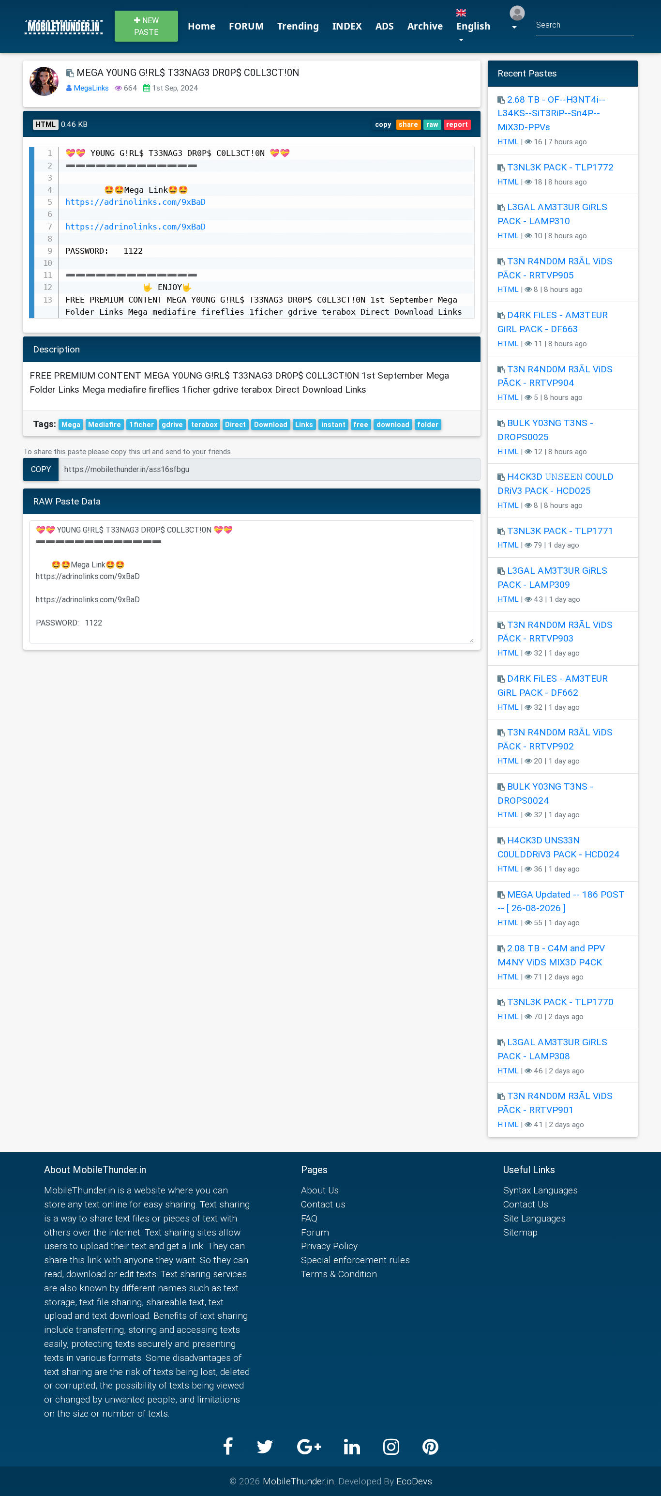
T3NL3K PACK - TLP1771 (560, 530)
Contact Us (525, 1204)
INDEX (347, 25)
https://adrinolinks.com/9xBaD (135, 202)
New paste (146, 26)
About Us (320, 1190)
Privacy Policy (329, 1246)
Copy (41, 469)
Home (201, 25)
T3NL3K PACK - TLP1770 (560, 1002)
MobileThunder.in (298, 1481)
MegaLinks (92, 87)
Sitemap (520, 1232)
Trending (298, 25)
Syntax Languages (540, 1190)
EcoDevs (414, 1481)
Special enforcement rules (355, 1260)
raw (432, 124)
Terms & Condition (339, 1274)
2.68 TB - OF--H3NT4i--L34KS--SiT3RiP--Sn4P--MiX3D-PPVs (551, 113)
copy (383, 124)
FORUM (246, 25)
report (457, 124)
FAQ (309, 1218)
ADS (385, 25)
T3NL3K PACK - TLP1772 (560, 167)
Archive (425, 25)
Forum (315, 1232)
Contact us (323, 1204)
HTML (508, 141)
